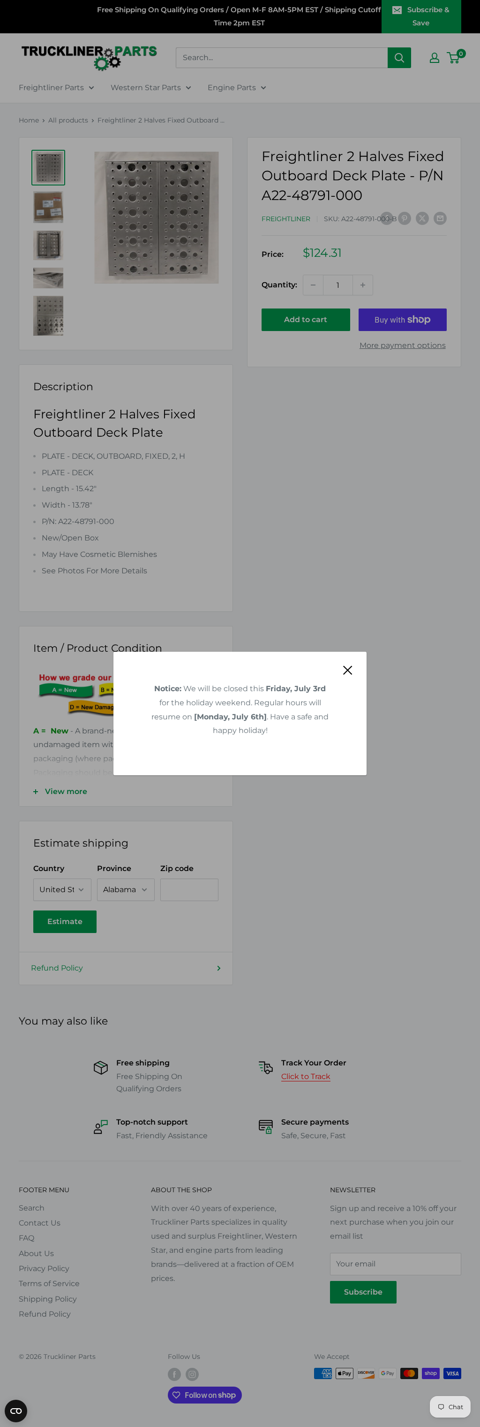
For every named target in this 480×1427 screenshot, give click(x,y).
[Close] (347, 670)
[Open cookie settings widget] (16, 1411)
